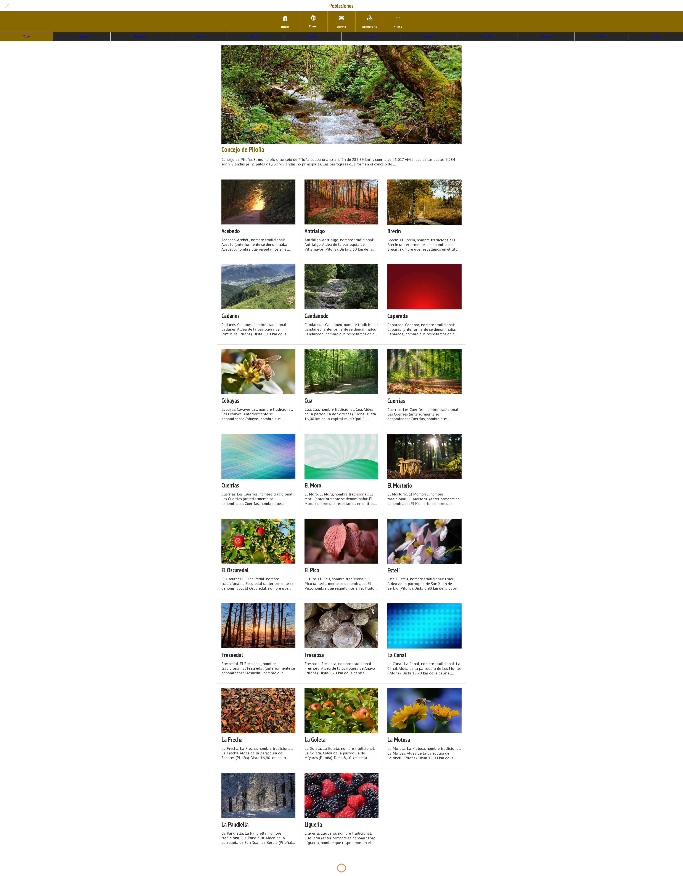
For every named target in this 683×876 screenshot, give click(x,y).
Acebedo (230, 231)
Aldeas (199, 36)
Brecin (394, 231)
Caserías (312, 36)
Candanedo (317, 315)
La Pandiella (235, 824)
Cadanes (230, 315)
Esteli (393, 570)
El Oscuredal (235, 570)
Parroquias (141, 36)
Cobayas (230, 400)
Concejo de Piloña (242, 149)
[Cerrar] (7, 6)
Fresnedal (232, 654)
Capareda (397, 316)
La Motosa (398, 739)
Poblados (487, 36)
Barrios (255, 36)
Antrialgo (315, 231)
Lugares (429, 36)
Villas (601, 36)
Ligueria (313, 824)
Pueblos (546, 36)
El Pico (312, 570)
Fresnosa (314, 654)
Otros (655, 36)
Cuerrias (396, 400)
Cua (309, 400)
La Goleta (315, 739)
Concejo (82, 36)
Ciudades (371, 36)
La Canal (396, 655)
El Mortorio (399, 485)
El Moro (313, 485)
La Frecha (232, 739)
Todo (26, 36)
